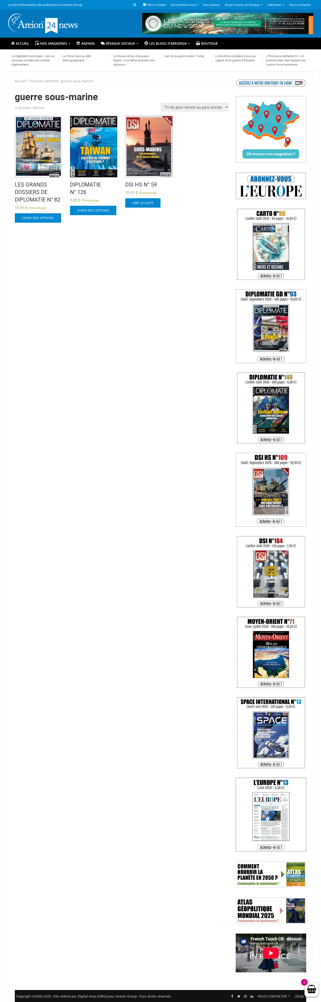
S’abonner (274, 5)
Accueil (20, 81)
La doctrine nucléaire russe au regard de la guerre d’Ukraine (235, 58)
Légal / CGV (304, 996)
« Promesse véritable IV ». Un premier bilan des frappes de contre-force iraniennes (285, 60)
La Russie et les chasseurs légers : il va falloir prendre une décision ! (133, 60)
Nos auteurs (211, 5)
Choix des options (38, 218)
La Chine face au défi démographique (77, 58)
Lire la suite (142, 203)
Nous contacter (300, 5)
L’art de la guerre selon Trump (184, 56)
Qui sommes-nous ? (184, 5)
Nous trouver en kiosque (242, 5)
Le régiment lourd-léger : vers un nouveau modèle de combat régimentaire (33, 60)
